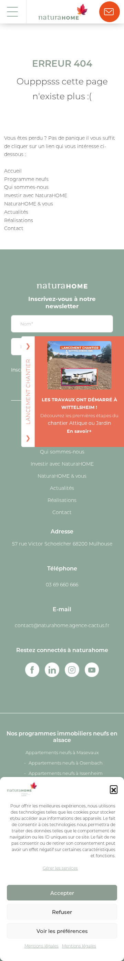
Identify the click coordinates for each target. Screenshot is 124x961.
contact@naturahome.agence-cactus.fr (62, 625)
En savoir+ (79, 431)
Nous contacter (109, 11)
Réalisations (18, 220)
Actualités (16, 212)
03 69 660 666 (62, 585)
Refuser (62, 911)
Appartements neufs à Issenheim (66, 773)
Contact (13, 228)
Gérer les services (60, 868)
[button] (113, 789)
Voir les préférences (62, 930)
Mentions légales (41, 946)
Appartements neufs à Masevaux (62, 752)
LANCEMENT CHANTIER (27, 391)
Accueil (13, 171)
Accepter (62, 892)
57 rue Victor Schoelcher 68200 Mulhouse (62, 544)
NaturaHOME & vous (28, 204)
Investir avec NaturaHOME (35, 195)
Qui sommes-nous (26, 187)
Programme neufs (26, 179)
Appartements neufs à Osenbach (66, 763)
